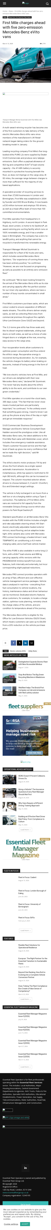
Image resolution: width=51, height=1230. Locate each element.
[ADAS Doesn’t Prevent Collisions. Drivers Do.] (9, 779)
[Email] (31, 643)
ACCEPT (25, 1224)
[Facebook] (13, 643)
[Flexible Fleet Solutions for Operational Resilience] (9, 949)
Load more (25, 830)
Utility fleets (32, 651)
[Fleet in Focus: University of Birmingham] (9, 908)
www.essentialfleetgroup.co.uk (15, 1192)
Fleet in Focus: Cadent (27, 877)
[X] (19, 643)
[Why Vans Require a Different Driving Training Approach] (9, 807)
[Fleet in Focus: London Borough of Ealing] (9, 894)
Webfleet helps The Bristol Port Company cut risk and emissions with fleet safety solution (31, 690)
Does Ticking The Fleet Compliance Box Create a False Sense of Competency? (32, 988)
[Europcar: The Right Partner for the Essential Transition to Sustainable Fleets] (9, 962)
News (11, 11)
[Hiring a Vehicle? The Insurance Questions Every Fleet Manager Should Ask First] (9, 793)
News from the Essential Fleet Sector (20, 17)
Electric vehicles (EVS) (18, 651)
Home (5, 11)
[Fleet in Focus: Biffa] (9, 921)
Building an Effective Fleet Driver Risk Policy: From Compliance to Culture (31, 819)
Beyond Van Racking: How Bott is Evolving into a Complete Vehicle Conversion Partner (31, 974)
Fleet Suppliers (26, 706)
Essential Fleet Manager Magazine (27, 848)
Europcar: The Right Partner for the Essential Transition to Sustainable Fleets (32, 961)
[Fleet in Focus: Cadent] (9, 881)
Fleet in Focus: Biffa (26, 918)
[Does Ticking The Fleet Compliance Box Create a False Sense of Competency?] (9, 989)
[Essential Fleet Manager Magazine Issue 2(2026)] (9, 1057)
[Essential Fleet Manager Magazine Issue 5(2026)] (9, 1017)
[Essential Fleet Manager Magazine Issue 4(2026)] (9, 1031)
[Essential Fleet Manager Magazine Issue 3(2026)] (9, 1044)
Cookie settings (11, 1224)
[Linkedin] (25, 643)
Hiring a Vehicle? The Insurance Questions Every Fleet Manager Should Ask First (31, 791)
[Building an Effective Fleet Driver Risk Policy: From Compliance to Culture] (9, 820)
